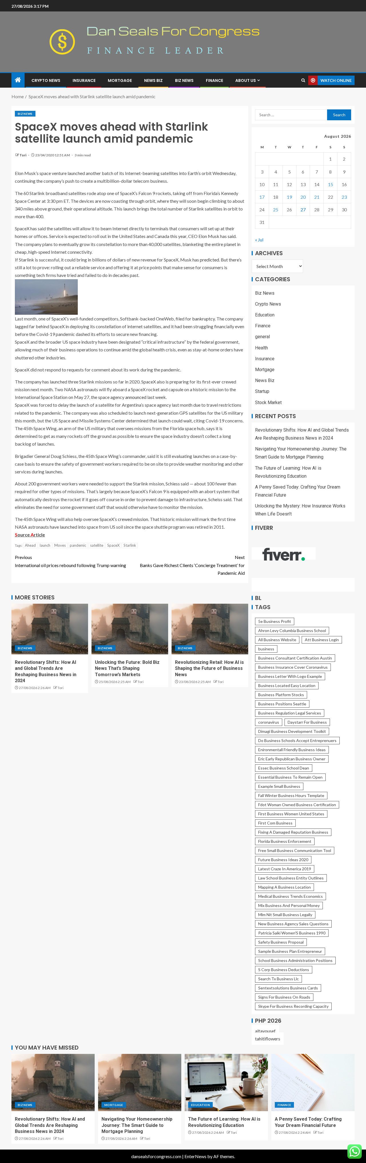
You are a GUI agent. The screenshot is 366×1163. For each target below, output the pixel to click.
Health (261, 348)
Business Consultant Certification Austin (295, 658)
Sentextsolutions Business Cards (288, 987)
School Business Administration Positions (295, 960)
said (232, 236)
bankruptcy (203, 318)
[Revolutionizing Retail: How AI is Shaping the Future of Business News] (210, 629)
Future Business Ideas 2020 (283, 859)
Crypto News (45, 80)
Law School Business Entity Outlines (291, 877)
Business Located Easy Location (286, 685)
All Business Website (277, 639)
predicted (209, 259)
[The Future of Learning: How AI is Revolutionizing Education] (226, 1082)
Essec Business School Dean (283, 768)
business (266, 648)
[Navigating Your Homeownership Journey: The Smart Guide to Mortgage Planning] (139, 1082)
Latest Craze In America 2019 (284, 868)
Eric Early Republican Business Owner (291, 758)
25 (275, 209)
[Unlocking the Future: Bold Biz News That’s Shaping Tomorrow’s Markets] (130, 629)
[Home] (18, 80)
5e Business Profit (274, 621)
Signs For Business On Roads (284, 997)
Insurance (84, 80)
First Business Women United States (291, 813)
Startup (262, 391)
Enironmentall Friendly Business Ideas (292, 749)
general (262, 336)
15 (330, 184)
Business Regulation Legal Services (289, 713)
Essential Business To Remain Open (290, 777)
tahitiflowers (267, 1038)
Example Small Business (279, 786)
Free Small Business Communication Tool (294, 850)
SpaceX (113, 545)
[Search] (303, 80)
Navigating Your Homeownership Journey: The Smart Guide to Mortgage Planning (137, 1125)
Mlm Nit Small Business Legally (285, 914)
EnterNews (195, 1156)
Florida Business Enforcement (284, 841)
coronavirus (268, 722)
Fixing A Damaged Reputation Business (293, 832)
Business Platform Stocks (281, 694)
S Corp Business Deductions (283, 969)
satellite (96, 545)
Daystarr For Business (307, 722)
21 (316, 197)
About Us (245, 80)
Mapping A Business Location (284, 887)
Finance (214, 80)
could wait (182, 420)
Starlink (130, 545)
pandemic (78, 545)
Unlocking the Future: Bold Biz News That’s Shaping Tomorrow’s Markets (127, 668)
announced (135, 397)
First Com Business (275, 822)
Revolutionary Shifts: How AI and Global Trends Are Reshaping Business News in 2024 (50, 1125)
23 (344, 197)
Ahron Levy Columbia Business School (292, 630)
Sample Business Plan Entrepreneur (290, 951)
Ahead (30, 545)
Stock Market (268, 402)
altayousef (265, 1031)
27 (303, 209)
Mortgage (120, 80)
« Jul (259, 239)
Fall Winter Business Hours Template (291, 795)
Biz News (184, 80)
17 (261, 197)
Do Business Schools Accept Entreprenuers (297, 740)
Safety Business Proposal (281, 942)
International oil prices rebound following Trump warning (70, 561)
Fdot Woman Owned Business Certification (297, 804)
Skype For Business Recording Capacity (293, 1006)
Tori (23, 155)
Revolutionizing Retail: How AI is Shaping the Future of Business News (209, 668)
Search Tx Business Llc (278, 978)
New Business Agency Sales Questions (293, 923)
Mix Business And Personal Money (289, 905)
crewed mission (133, 519)
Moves (60, 545)
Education (264, 315)
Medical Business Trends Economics (290, 896)
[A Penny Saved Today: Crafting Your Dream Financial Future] (313, 1082)
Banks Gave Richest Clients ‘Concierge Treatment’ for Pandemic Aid (192, 564)
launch (45, 545)
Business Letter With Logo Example (290, 676)
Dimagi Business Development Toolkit (292, 731)
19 (289, 197)
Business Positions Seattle (282, 703)
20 (303, 197)
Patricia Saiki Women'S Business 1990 (291, 932)
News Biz (153, 80)
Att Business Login (322, 639)
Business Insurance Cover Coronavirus (293, 667)
